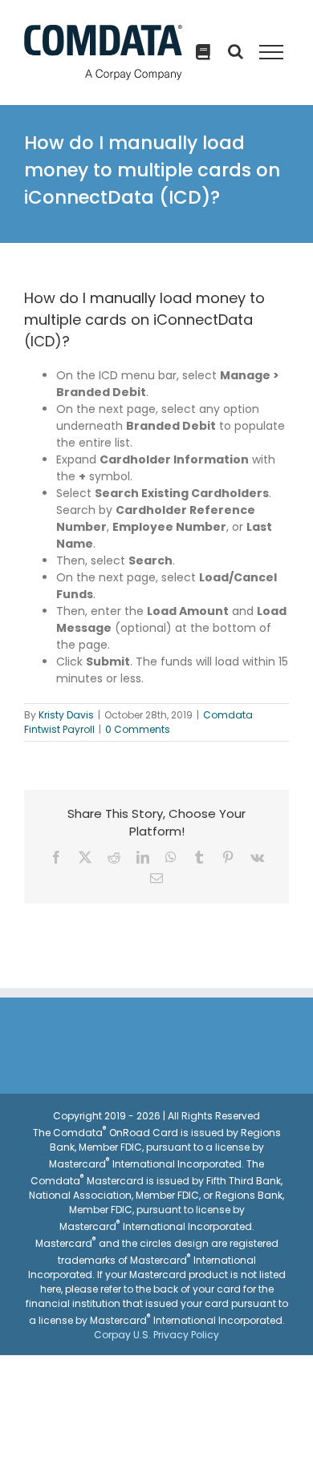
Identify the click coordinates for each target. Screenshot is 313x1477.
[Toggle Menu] (271, 52)
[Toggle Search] (203, 52)
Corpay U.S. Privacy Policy (156, 1334)
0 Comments (137, 729)
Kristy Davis (66, 715)
